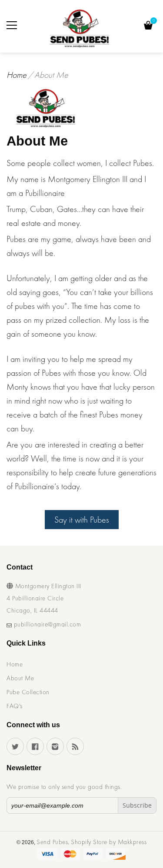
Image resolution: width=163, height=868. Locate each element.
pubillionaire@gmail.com (46, 624)
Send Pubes (52, 842)
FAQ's (15, 706)
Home (17, 74)
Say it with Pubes (81, 519)
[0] (148, 26)
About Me (20, 678)
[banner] (79, 28)
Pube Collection (28, 692)
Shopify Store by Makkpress (108, 842)
